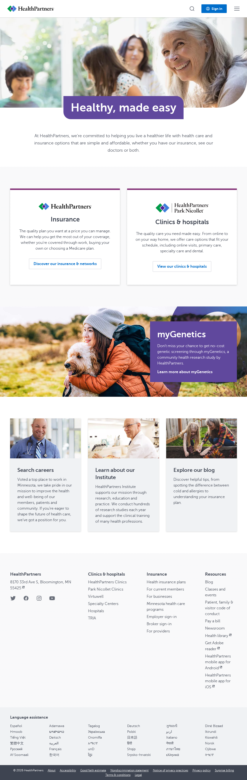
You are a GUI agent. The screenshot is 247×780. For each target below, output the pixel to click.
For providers (158, 631)
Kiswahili (211, 737)
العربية (54, 743)
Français (55, 749)
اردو (169, 732)
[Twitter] (13, 600)
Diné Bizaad (214, 726)
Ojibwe (210, 749)
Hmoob (16, 732)
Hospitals (96, 611)
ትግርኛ (209, 755)
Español (16, 726)
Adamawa (56, 726)
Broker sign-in (159, 624)
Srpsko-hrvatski (139, 755)
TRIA (92, 618)
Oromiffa (95, 737)
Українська (96, 732)
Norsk (209, 743)
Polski (131, 732)
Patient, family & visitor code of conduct (219, 608)
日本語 (132, 737)
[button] (192, 9)
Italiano (171, 737)
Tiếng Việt (18, 737)
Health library (216, 636)
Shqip (131, 749)
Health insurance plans (166, 582)
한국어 (54, 755)
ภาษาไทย (173, 749)
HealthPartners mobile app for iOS (218, 681)
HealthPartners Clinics (107, 582)
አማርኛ (93, 743)
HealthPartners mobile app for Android (218, 662)
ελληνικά (172, 755)
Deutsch (133, 726)
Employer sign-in (162, 617)
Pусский (16, 749)
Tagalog (94, 726)
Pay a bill (212, 621)
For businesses (159, 596)
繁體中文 (17, 743)
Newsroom (215, 628)
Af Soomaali (19, 755)
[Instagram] (39, 600)
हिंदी (129, 743)
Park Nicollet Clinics (105, 589)
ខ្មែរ (90, 755)
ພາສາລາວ (56, 732)
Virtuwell (95, 596)
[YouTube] (52, 600)
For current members (165, 589)
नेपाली (169, 743)
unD (91, 749)
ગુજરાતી (171, 726)
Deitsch (55, 737)
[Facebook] (26, 600)
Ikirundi (210, 732)
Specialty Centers (103, 604)
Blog (209, 582)
